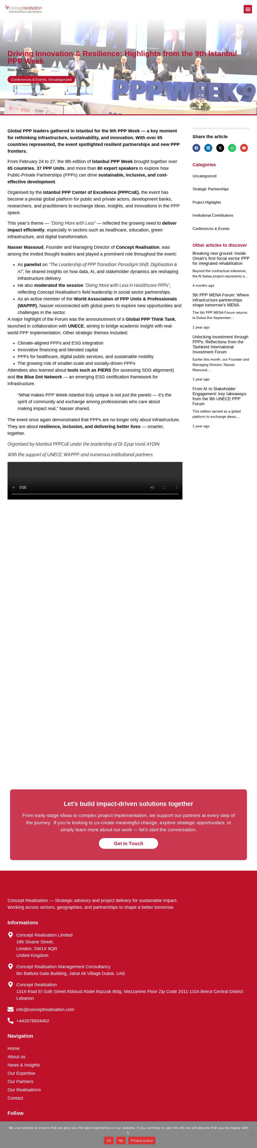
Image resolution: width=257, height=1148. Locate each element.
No (121, 1140)
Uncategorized (60, 79)
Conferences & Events (28, 79)
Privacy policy (142, 1140)
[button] (248, 9)
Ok (109, 1140)
